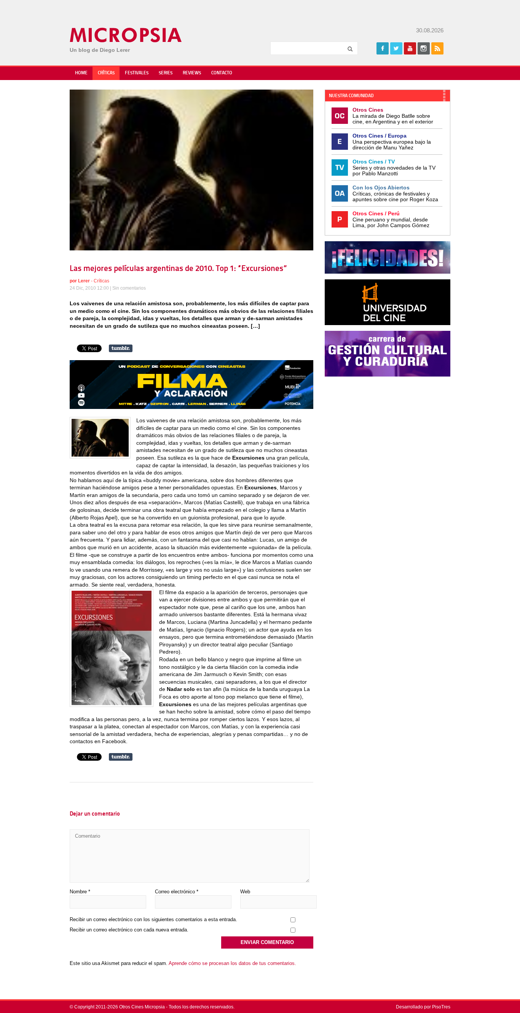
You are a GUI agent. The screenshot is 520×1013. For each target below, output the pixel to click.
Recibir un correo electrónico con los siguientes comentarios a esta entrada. (153, 919)
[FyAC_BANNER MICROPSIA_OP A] (191, 407)
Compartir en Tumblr (120, 348)
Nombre (80, 891)
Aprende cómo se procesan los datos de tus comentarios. (232, 963)
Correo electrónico (176, 891)
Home (81, 73)
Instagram (424, 48)
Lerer (84, 281)
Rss (437, 48)
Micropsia (126, 35)
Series (165, 73)
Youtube (410, 48)
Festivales (136, 73)
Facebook (382, 48)
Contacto (221, 73)
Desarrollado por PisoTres (423, 1007)
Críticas (106, 73)
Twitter (396, 48)
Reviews (192, 73)
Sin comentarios (129, 288)
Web (245, 891)
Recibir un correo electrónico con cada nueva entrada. (129, 930)
